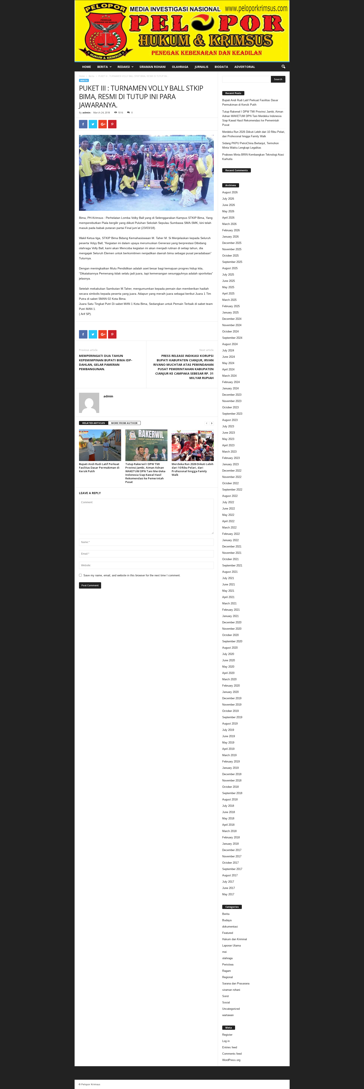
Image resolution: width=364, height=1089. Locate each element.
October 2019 (230, 711)
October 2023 (230, 407)
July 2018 (228, 805)
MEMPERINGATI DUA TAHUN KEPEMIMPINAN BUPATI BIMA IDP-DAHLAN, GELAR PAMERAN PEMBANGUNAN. (105, 362)
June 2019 (228, 736)
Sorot (225, 996)
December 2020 (231, 622)
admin (86, 112)
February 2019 (231, 761)
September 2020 (232, 641)
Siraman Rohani (152, 67)
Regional (227, 977)
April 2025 (228, 293)
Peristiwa (227, 964)
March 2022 (229, 527)
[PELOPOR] (182, 30)
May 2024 (228, 363)
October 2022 (230, 483)
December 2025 (231, 243)
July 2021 (228, 578)
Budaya (227, 920)
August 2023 (230, 420)
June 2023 (228, 432)
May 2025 (228, 287)
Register (227, 1034)
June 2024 (228, 356)
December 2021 (231, 546)
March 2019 (229, 755)
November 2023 (231, 401)
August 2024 (230, 344)
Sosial (226, 1002)
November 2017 (231, 856)
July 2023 (228, 426)
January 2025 (230, 312)
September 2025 (232, 262)
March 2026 (229, 224)
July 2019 (228, 729)
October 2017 (230, 862)
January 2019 (230, 767)
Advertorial (244, 67)
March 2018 (229, 831)
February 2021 (231, 609)
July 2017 (228, 881)
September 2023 (232, 413)
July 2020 (228, 654)
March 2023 (229, 451)
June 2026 (228, 205)
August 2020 (230, 647)
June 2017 (228, 888)
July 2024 (228, 350)
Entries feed (229, 1047)
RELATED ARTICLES (93, 423)
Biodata (221, 67)
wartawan (228, 1015)
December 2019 (231, 698)
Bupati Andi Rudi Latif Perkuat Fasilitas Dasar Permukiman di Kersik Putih (99, 467)
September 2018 (232, 793)
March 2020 (229, 679)
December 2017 (231, 850)
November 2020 (231, 628)
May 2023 (228, 439)
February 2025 (231, 306)
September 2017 (232, 869)
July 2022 (228, 502)
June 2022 (228, 508)
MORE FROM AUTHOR (124, 423)
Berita (102, 67)
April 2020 (228, 673)
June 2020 (228, 660)
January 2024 (230, 388)
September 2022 (232, 489)
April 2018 (228, 824)
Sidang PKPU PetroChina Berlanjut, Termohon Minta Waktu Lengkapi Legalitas (250, 145)
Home (86, 67)
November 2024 (231, 325)
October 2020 (230, 635)
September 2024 (232, 337)
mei (224, 951)
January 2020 (230, 692)
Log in (226, 1041)
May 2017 (228, 894)
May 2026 (228, 211)
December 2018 (231, 774)
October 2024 (230, 331)
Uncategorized (231, 1008)
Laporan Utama (231, 945)
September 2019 (232, 717)
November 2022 (231, 477)
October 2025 (230, 255)
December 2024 (231, 318)
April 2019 (228, 748)
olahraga (227, 958)
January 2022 (230, 540)
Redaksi (124, 67)
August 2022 (230, 495)
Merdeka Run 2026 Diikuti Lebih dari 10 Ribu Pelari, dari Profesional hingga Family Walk (192, 469)
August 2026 (230, 192)
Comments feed (232, 1053)
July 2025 (228, 274)
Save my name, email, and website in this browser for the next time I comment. (132, 575)
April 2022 (228, 521)
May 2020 (228, 666)
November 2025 (231, 249)
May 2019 (228, 742)
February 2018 (231, 837)
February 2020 (231, 685)
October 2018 (230, 786)
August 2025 (230, 268)
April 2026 (228, 217)
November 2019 (231, 704)
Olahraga (180, 67)
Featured (227, 932)
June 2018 (228, 812)
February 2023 (231, 458)
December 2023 (231, 394)
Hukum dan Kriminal (234, 939)
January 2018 (230, 843)
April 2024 (228, 369)
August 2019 (230, 723)
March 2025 (229, 299)
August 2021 (230, 571)
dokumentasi (230, 926)
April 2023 (228, 445)
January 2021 (230, 616)
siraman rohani (231, 989)
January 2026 (230, 236)
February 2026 (231, 230)
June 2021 (228, 584)
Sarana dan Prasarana (235, 983)
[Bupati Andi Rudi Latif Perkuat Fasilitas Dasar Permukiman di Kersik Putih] (100, 445)
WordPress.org (231, 1060)
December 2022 (231, 470)
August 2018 (230, 799)
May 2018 (228, 818)
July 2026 (228, 198)
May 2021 (228, 590)
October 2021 (230, 559)
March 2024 (229, 375)
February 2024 (231, 382)
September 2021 (232, 565)
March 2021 (229, 603)
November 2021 (231, 552)
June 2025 (228, 280)
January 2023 (230, 464)
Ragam (226, 970)
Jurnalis (201, 67)
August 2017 (230, 875)
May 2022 (228, 514)
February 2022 (231, 533)
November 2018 (231, 780)
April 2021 (228, 597)
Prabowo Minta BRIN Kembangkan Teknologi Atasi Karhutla (253, 157)
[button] (283, 66)
